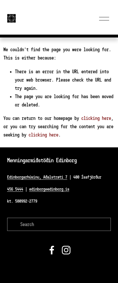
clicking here (96, 118)
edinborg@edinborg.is (49, 189)
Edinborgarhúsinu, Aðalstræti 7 (37, 177)
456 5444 (15, 189)
